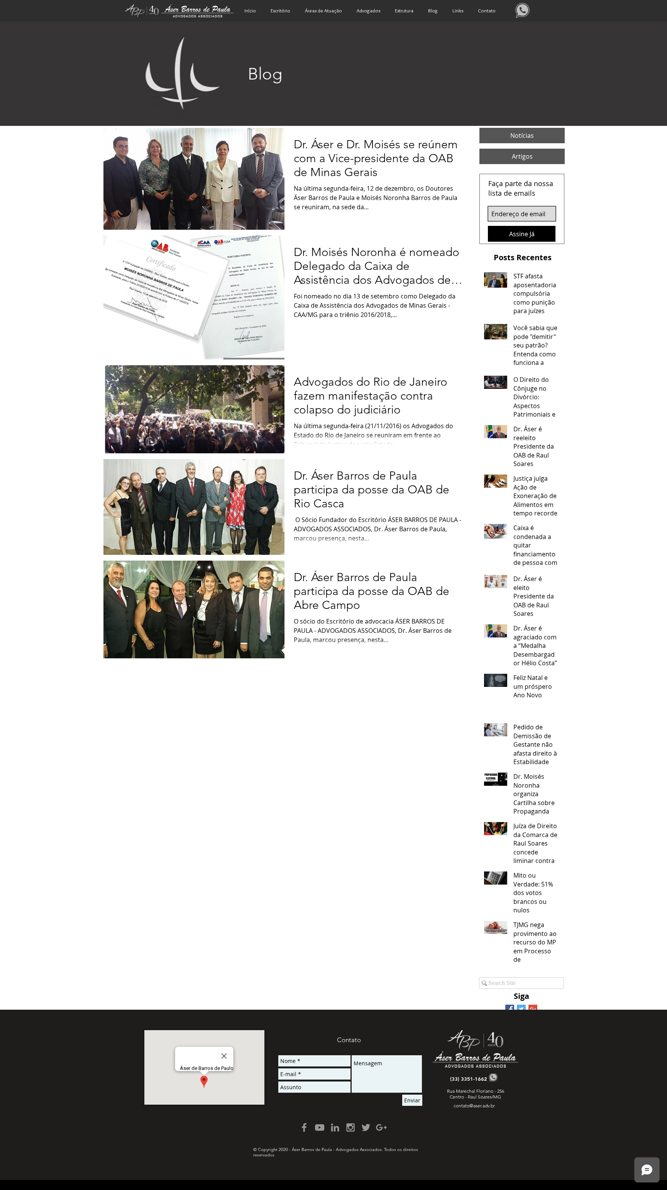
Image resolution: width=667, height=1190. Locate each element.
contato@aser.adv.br (474, 1106)
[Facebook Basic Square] (509, 1009)
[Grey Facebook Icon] (304, 1127)
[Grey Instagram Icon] (350, 1127)
